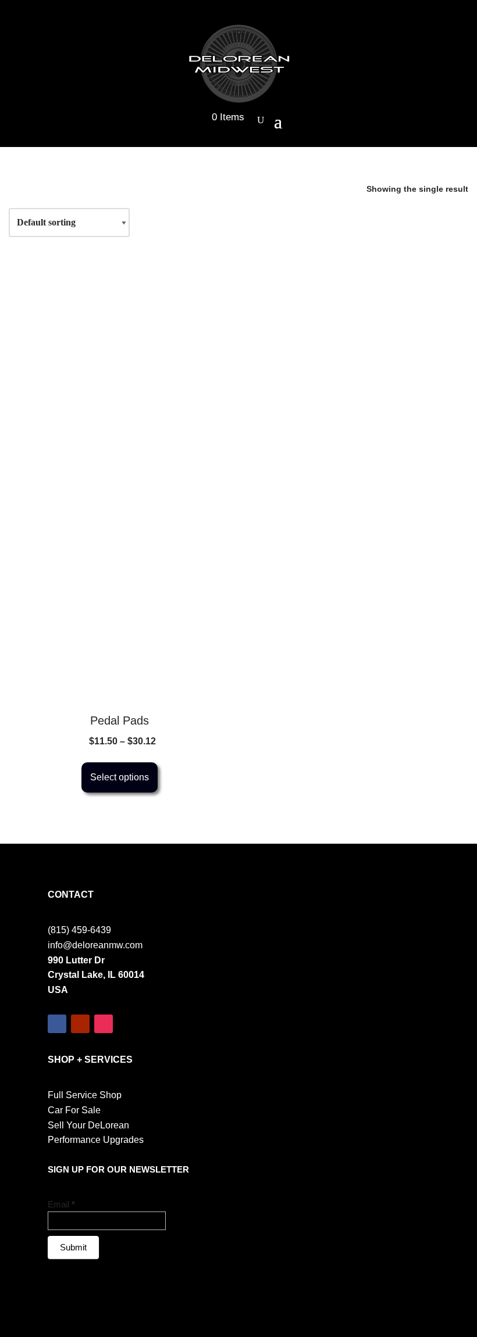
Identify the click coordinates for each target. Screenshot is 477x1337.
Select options (119, 777)
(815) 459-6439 (79, 930)
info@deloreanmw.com (95, 945)
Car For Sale (74, 1110)
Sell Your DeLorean (88, 1125)
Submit (73, 1247)
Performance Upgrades (96, 1140)
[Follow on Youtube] (80, 1024)
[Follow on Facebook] (57, 1024)
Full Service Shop (85, 1095)
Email (61, 1204)
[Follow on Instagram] (103, 1024)
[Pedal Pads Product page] (119, 593)
